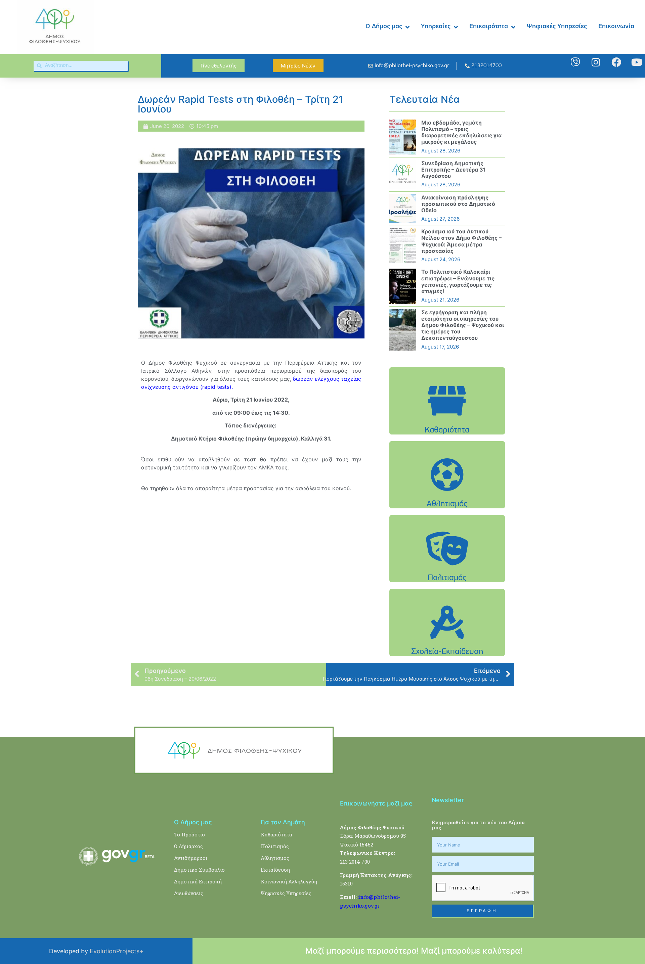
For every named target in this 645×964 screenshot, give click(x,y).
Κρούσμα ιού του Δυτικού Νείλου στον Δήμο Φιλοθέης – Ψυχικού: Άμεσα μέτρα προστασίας (461, 241)
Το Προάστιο (189, 834)
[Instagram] (596, 62)
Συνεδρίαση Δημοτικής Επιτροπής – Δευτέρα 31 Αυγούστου (453, 169)
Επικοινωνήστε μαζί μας (376, 803)
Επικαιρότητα (488, 27)
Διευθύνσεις (188, 893)
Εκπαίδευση (275, 869)
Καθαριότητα (276, 834)
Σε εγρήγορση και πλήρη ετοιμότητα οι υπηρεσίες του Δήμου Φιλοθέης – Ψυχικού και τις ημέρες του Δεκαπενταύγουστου (462, 325)
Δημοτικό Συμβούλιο (199, 869)
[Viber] (575, 62)
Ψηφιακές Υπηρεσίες (557, 27)
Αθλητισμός (275, 858)
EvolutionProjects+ (116, 951)
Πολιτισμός (275, 846)
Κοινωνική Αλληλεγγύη (289, 881)
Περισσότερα (447, 418)
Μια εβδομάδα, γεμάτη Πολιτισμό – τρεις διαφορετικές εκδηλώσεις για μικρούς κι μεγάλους (461, 132)
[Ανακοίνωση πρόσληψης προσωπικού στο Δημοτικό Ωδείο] (402, 208)
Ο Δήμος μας (384, 27)
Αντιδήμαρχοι (190, 858)
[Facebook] (616, 62)
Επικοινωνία (616, 27)
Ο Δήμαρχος (188, 846)
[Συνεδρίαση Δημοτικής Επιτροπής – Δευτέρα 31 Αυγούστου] (402, 174)
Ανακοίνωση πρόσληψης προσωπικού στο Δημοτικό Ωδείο (458, 204)
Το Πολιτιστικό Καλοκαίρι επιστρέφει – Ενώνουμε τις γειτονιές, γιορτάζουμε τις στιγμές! (457, 281)
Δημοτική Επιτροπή (198, 881)
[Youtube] (637, 62)
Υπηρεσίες (435, 27)
